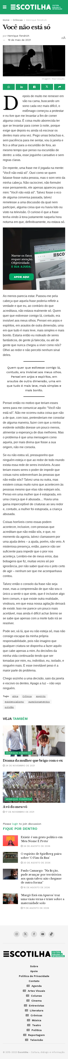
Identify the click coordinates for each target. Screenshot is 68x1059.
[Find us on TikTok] (51, 934)
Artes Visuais (36, 990)
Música (36, 1020)
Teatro (36, 1025)
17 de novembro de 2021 (19, 812)
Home (6, 20)
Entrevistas (36, 1005)
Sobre (34, 966)
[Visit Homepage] (36, 7)
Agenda (37, 985)
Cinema (36, 1000)
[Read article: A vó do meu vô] (34, 787)
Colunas (36, 995)
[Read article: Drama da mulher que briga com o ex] (34, 741)
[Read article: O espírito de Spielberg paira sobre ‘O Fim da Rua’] (10, 857)
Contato (34, 980)
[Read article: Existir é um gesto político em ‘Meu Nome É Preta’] (10, 840)
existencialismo (14, 701)
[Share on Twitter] (47, 87)
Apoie (34, 971)
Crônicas (18, 20)
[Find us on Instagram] (17, 934)
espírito (41, 696)
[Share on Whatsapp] (9, 87)
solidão (9, 707)
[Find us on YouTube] (43, 934)
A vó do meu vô (15, 807)
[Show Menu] (4, 7)
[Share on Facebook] (34, 87)
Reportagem (36, 1035)
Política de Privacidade (34, 976)
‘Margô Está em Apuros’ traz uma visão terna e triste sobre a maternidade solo (42, 899)
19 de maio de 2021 (19, 40)
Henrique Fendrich (36, 20)
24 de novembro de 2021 (20, 765)
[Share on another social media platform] (59, 87)
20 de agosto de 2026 (36, 862)
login (15, 823)
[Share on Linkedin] (22, 87)
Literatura (36, 1010)
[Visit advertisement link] (34, 258)
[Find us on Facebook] (34, 934)
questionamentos (39, 701)
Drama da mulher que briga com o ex (33, 760)
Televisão (36, 1039)
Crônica (27, 696)
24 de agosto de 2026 (36, 846)
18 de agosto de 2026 (36, 887)
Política (37, 1030)
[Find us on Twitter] (25, 934)
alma (15, 696)
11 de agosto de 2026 (36, 908)
